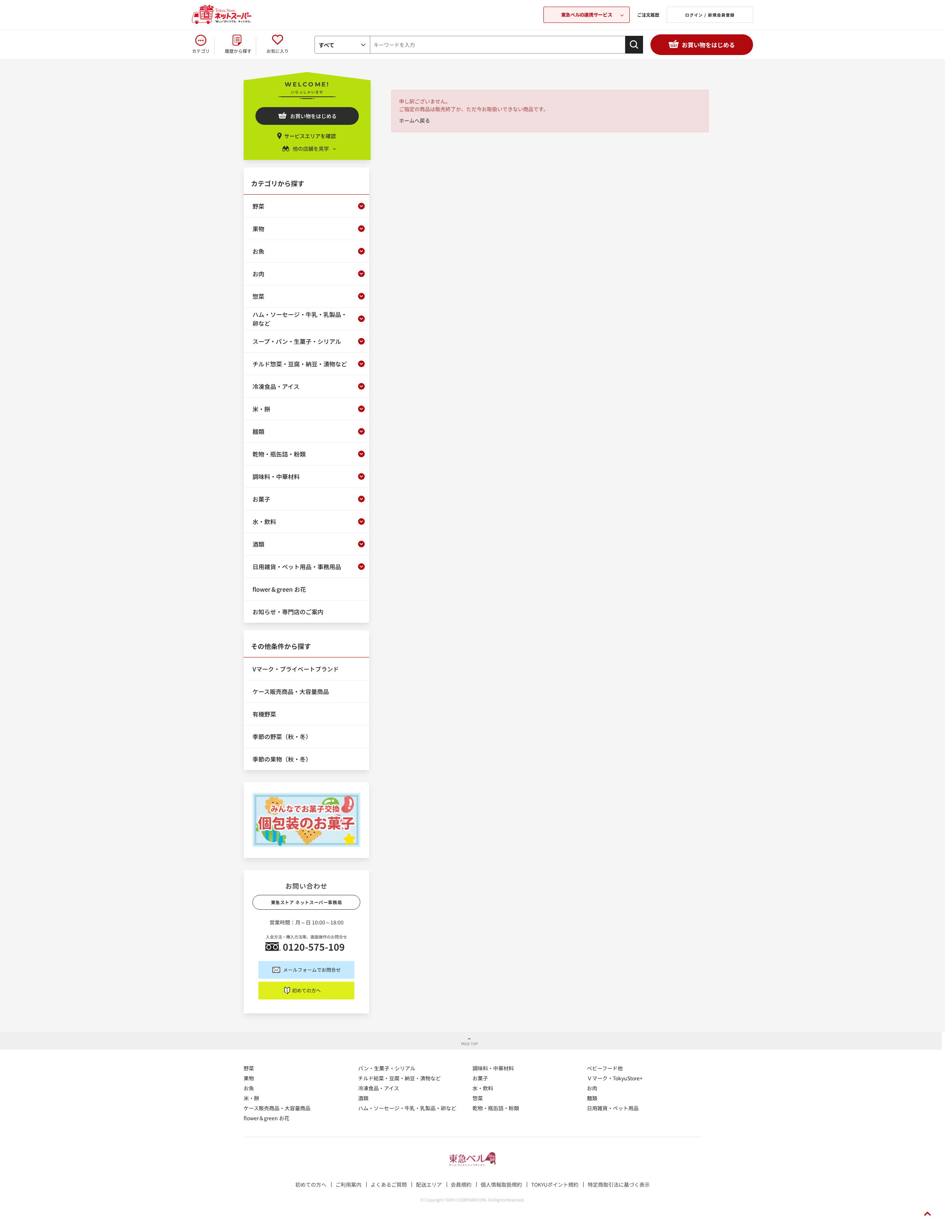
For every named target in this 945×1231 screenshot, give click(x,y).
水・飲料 (482, 1088)
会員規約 (461, 1184)
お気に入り (278, 51)
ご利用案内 (348, 1184)
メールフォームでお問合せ (312, 969)
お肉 (592, 1088)
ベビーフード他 (605, 1068)
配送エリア (429, 1184)
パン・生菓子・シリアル (386, 1068)
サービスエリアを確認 (310, 136)
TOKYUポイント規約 (554, 1184)
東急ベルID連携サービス (586, 14)
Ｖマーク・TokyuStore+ (615, 1078)
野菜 (249, 1068)
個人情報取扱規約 (501, 1184)
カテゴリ (201, 51)
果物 (249, 1078)
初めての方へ (306, 990)
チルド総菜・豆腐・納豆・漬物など (399, 1078)
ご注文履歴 (648, 14)
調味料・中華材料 (493, 1068)
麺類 (592, 1098)
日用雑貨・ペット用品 (613, 1108)
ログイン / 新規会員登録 (710, 15)
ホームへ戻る (414, 120)
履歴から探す (238, 51)
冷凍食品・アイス (378, 1088)
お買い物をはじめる (708, 44)
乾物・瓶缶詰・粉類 (495, 1108)
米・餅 (251, 1098)
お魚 (249, 1088)
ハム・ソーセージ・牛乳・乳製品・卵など (407, 1108)
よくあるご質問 (389, 1184)
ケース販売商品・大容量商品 (277, 1108)
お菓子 (480, 1078)
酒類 (363, 1098)
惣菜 (477, 1098)
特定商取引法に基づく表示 (619, 1184)
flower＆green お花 (266, 1118)
